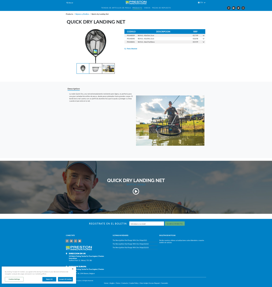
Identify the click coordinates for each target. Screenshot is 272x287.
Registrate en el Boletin (108, 223)
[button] (82, 68)
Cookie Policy (133, 283)
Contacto (125, 283)
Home (106, 283)
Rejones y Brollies (82, 14)
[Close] (72, 269)
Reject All (49, 279)
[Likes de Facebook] (67, 241)
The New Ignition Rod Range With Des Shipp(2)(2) (130, 240)
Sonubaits (164, 283)
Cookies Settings (14, 279)
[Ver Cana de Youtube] (79, 241)
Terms (118, 283)
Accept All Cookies (65, 279)
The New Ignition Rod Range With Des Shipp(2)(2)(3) (131, 247)
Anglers (112, 283)
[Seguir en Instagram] (75, 241)
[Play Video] (136, 191)
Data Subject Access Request (150, 283)
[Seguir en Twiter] (71, 241)
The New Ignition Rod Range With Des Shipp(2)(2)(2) (131, 244)
